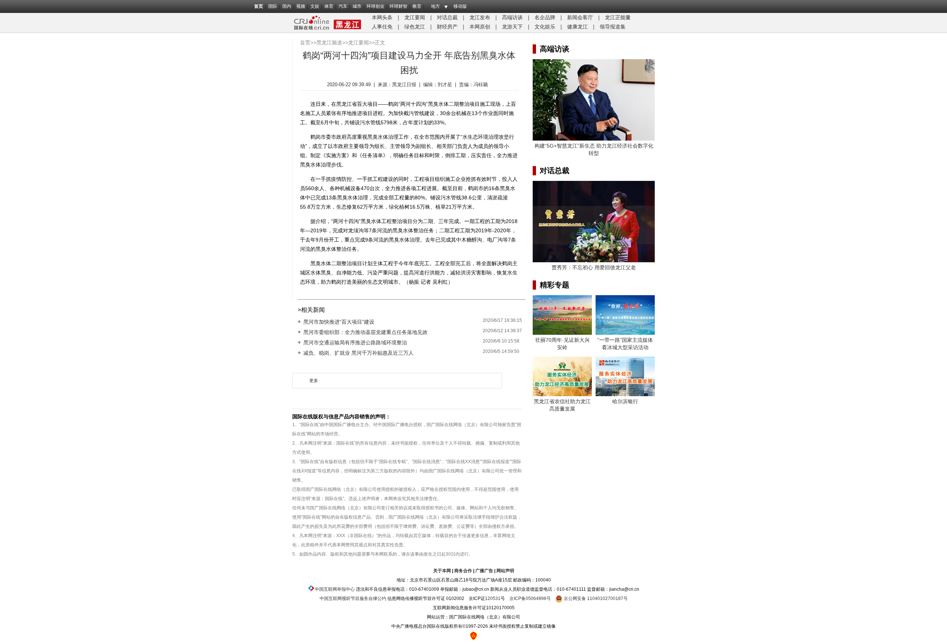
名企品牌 (545, 17)
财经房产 (447, 27)
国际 (272, 6)
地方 (435, 6)
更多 (313, 380)
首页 (258, 6)
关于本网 (442, 570)
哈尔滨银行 (625, 401)
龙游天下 (512, 27)
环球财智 (398, 6)
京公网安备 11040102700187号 (595, 598)
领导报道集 (613, 27)
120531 (493, 598)
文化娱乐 (545, 27)
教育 (416, 6)
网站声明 (505, 570)
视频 (300, 6)
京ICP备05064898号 (530, 598)
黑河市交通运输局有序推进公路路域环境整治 (355, 342)
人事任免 (382, 27)
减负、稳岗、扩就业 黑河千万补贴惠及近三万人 (358, 353)
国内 (286, 6)
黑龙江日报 (404, 84)
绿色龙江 (414, 27)
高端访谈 (512, 17)
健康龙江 (577, 27)
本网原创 (479, 27)
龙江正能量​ (618, 17)
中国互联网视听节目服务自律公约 (353, 598)
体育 (328, 6)
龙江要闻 (414, 17)
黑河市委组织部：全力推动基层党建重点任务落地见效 (365, 332)
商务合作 (463, 570)
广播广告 (484, 570)
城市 (357, 6)
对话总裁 (447, 17)
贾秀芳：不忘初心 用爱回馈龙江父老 (594, 267)
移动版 (460, 6)
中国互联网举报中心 (335, 589)
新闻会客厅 (580, 17)
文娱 (314, 6)
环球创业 (375, 6)
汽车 (342, 6)
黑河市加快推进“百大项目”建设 (338, 322)
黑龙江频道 (329, 42)
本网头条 (382, 17)
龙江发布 (479, 17)
